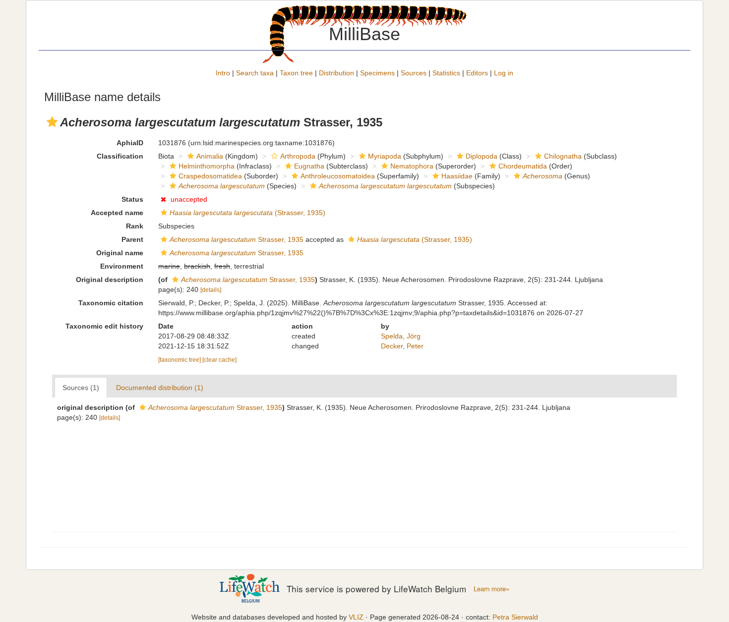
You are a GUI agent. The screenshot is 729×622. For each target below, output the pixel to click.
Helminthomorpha (207, 166)
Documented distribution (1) (159, 388)
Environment (121, 266)
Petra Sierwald (515, 617)
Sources (413, 73)
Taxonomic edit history (104, 326)
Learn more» (491, 588)
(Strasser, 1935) (247, 213)
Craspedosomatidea (210, 176)
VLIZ (356, 617)
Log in (503, 73)
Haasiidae (457, 176)
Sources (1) (80, 388)
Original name (119, 253)
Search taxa (255, 73)
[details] (210, 289)
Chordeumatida (522, 166)
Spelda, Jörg (401, 336)
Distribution (336, 73)
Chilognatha (563, 156)
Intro (223, 73)
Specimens (377, 73)
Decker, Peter (402, 346)
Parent (132, 239)
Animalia (209, 156)
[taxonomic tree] (180, 359)
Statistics (446, 73)
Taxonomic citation (110, 303)
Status (132, 199)
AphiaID (130, 143)
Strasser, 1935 (237, 239)
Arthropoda (297, 156)
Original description (109, 279)
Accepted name (117, 213)
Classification (120, 156)
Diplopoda (481, 156)
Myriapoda (384, 156)
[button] (52, 122)
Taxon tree (296, 73)
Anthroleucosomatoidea (338, 176)
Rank (134, 226)
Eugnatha (309, 166)
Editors (477, 73)
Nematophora (411, 166)
